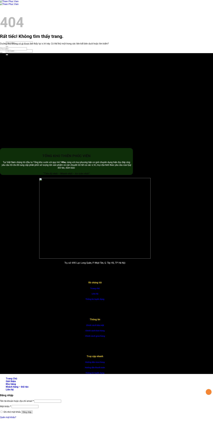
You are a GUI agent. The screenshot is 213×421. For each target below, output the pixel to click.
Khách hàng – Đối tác (17, 386)
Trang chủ (95, 288)
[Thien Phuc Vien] (9, 3)
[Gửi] (7, 46)
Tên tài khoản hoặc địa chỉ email (17, 401)
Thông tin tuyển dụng (94, 299)
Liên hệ (95, 294)
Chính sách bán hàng (95, 331)
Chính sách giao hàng (95, 336)
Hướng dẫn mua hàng (95, 362)
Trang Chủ (11, 11)
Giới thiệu (11, 381)
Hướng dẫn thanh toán (95, 367)
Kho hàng (11, 384)
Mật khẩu (5, 406)
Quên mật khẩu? (8, 417)
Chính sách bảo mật (95, 325)
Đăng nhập (26, 412)
